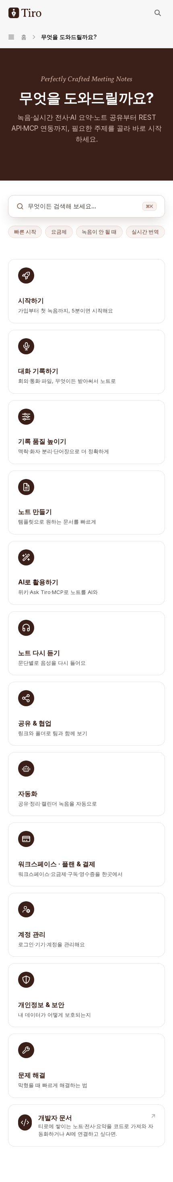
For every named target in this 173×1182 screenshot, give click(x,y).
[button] (86, 206)
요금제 (59, 231)
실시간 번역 (145, 231)
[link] (86, 291)
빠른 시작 (25, 231)
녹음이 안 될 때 (99, 231)
